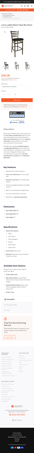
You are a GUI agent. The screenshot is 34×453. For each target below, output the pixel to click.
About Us (21, 356)
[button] (31, 6)
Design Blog (5, 401)
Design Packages (6, 399)
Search (17, 441)
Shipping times (13, 80)
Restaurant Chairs (6, 357)
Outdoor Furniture (6, 366)
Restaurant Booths (7, 363)
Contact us (23, 107)
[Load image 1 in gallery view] (6, 66)
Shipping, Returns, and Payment (17, 437)
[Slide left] (3, 66)
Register (21, 371)
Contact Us (22, 358)
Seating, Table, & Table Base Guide (8, 391)
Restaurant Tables (6, 361)
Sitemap (17, 439)
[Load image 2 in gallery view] (17, 66)
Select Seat (4, 84)
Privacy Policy (17, 433)
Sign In (20, 369)
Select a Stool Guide (7, 388)
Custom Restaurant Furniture (7, 368)
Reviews (21, 367)
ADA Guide (5, 394)
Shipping (3, 78)
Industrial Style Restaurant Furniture (7, 372)
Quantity (3, 91)
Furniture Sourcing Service (25, 360)
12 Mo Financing (23, 364)
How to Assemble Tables (8, 396)
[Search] (21, 5)
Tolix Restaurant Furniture (8, 375)
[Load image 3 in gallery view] (27, 66)
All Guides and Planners (8, 384)
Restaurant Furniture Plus (19, 444)
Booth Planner (5, 386)
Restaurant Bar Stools (7, 359)
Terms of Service (17, 435)
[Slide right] (29, 66)
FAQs (20, 362)
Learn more (9, 337)
